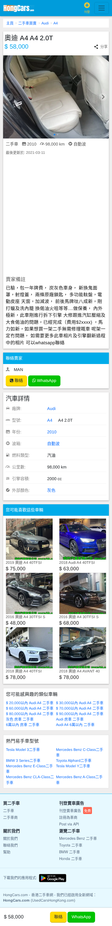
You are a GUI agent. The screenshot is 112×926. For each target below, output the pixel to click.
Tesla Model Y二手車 (73, 766)
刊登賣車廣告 (75, 810)
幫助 (6, 851)
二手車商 (10, 817)
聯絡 (18, 380)
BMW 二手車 (69, 851)
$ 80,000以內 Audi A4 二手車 (29, 714)
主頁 (10, 23)
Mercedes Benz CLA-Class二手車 (30, 779)
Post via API (69, 823)
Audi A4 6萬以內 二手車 (75, 725)
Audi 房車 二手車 (70, 719)
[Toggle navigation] (101, 8)
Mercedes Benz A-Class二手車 (79, 779)
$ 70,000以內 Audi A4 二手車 (79, 708)
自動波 (53, 443)
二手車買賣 (27, 23)
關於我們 (10, 838)
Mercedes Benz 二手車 (78, 838)
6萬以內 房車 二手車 (22, 725)
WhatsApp (46, 380)
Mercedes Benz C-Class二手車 (79, 752)
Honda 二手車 (70, 858)
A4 (55, 23)
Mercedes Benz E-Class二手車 (29, 768)
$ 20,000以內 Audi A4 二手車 (29, 703)
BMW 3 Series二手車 (23, 760)
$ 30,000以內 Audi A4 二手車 (79, 703)
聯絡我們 (10, 845)
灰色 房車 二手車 (20, 719)
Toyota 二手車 (70, 845)
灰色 (51, 490)
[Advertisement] (56, 216)
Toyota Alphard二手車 (73, 760)
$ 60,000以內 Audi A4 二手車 (29, 708)
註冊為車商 (68, 817)
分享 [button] (104, 46)
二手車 (8, 810)
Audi (45, 23)
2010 (52, 432)
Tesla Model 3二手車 (23, 750)
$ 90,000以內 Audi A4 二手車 (79, 714)
